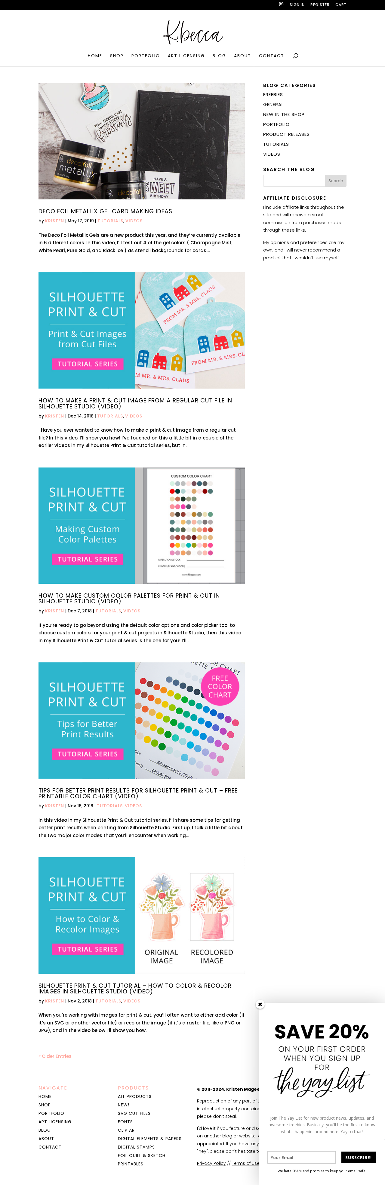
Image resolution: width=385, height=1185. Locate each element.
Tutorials (110, 221)
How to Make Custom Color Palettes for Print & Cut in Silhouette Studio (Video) (129, 598)
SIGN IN (297, 5)
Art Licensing (186, 56)
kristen (54, 221)
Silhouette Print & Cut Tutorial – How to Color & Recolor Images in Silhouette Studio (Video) (135, 989)
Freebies (273, 94)
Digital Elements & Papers (150, 1139)
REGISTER (320, 5)
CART (340, 5)
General (273, 104)
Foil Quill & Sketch (141, 1155)
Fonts (125, 1122)
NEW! (123, 1105)
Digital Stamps (136, 1147)
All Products (135, 1096)
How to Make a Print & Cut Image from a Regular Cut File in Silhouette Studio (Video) (135, 403)
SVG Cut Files (134, 1113)
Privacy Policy (211, 1163)
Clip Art (128, 1130)
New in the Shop (284, 114)
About (242, 56)
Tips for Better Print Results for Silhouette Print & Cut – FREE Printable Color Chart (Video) (138, 793)
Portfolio (145, 56)
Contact (271, 56)
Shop (117, 56)
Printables (130, 1164)
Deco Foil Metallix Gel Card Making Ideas (105, 211)
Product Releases (286, 134)
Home (95, 56)
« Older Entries (55, 1056)
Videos (134, 221)
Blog (219, 56)
